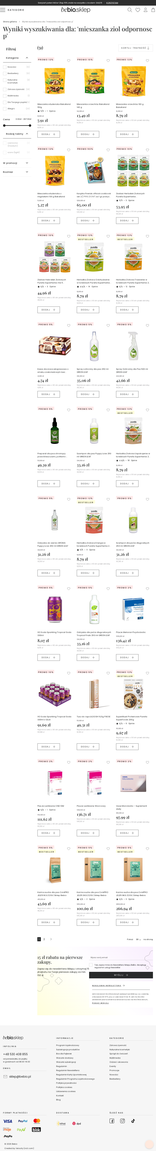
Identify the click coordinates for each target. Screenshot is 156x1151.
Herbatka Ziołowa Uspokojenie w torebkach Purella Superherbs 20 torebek (133, 455)
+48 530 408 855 (15, 1054)
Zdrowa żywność (118, 1045)
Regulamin (61, 1066)
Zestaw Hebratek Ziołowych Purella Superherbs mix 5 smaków (51, 281)
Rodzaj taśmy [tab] (14, 133)
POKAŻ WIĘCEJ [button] (100, 1003)
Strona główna (10, 21)
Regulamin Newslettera (67, 1070)
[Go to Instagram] (122, 1121)
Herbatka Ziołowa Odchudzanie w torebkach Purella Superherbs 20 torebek (93, 281)
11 (90, 549)
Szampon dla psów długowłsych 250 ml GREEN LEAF (132, 544)
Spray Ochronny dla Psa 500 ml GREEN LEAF (132, 371)
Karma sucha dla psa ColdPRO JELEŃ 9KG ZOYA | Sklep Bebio (132, 894)
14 (93, 286)
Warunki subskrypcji (66, 1062)
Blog (58, 1099)
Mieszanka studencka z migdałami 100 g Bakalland (51, 195)
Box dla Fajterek (64, 1053)
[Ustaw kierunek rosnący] (148, 48)
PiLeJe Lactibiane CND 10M (50, 806)
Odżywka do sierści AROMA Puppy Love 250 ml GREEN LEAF (52, 544)
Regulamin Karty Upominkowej (71, 1074)
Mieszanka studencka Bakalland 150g (54, 106)
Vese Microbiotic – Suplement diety (131, 807)
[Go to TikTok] (133, 1121)
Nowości (114, 1074)
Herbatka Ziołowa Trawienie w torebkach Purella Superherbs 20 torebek (133, 281)
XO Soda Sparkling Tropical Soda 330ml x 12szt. (54, 718)
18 (132, 460)
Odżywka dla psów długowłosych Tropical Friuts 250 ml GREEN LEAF (94, 634)
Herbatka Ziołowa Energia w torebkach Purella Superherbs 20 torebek (94, 544)
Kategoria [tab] (12, 57)
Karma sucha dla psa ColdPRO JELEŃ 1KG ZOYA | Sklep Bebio (53, 894)
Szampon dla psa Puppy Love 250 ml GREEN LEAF (94, 455)
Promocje (114, 1070)
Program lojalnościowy (67, 1045)
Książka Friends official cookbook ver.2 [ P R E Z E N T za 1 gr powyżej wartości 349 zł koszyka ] (94, 195)
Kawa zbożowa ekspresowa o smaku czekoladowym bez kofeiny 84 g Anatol (53, 371)
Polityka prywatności (66, 1083)
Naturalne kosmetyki (120, 1049)
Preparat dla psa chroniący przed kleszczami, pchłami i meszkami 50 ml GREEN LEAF (51, 455)
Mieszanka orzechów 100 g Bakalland (130, 106)
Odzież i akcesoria (119, 1062)
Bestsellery (115, 1078)
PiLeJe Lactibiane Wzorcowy (91, 806)
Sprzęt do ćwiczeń (119, 1053)
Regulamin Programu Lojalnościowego (75, 1078)
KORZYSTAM (112, 2)
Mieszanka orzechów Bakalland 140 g (93, 106)
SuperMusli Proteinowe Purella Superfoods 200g (131, 718)
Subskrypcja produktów (68, 1049)
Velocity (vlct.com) (25, 1148)
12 (130, 286)
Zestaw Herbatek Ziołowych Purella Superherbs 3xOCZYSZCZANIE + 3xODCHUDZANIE (130, 195)
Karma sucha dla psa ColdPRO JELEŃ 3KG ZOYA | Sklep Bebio (92, 894)
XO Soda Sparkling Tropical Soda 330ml (54, 634)
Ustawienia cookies (66, 1091)
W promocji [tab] (10, 163)
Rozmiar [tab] (8, 172)
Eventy (113, 1066)
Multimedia (115, 1057)
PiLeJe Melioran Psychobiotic (131, 632)
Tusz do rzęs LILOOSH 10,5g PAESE (93, 716)
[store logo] (75, 10)
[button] (145, 10)
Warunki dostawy (64, 1057)
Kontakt (60, 1095)
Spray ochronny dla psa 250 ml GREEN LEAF (93, 371)
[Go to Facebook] (112, 1121)
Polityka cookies (64, 1087)
